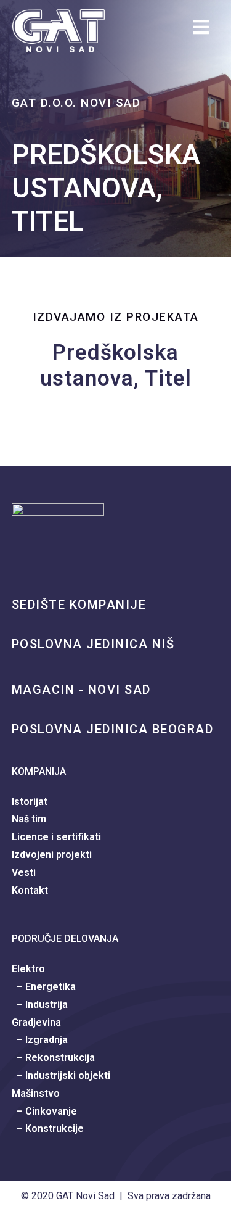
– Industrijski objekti (61, 1075)
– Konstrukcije (48, 1128)
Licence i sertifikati (56, 837)
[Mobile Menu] (206, 30)
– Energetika (44, 986)
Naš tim (29, 819)
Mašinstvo (36, 1093)
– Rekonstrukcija (53, 1057)
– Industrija (40, 1004)
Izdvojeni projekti (52, 854)
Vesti (24, 872)
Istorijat (29, 801)
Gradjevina (36, 1022)
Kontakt (30, 890)
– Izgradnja (40, 1040)
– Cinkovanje (44, 1111)
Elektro (28, 969)
